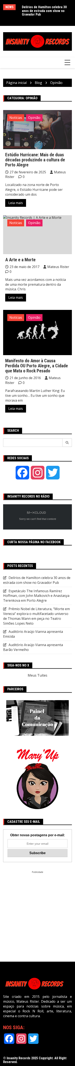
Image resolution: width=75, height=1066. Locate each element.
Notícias (15, 117)
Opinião (34, 117)
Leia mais (15, 202)
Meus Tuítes (37, 675)
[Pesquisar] (67, 442)
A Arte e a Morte (20, 259)
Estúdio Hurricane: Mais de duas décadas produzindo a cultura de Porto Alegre (35, 159)
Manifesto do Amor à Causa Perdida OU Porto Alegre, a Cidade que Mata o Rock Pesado (36, 365)
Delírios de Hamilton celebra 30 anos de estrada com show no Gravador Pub (44, 10)
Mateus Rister (58, 266)
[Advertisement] (37, 911)
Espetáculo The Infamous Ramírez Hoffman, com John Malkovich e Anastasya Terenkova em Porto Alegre (36, 596)
